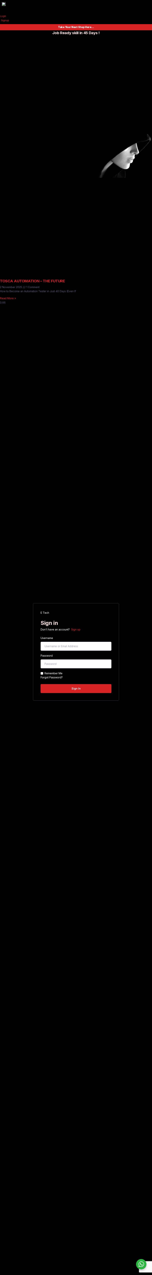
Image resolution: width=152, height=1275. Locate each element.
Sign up (75, 629)
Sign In (76, 688)
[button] (90, 8)
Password (47, 655)
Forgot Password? (52, 677)
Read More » (8, 298)
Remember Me (53, 673)
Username (47, 638)
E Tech (45, 612)
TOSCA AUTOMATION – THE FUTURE (32, 281)
